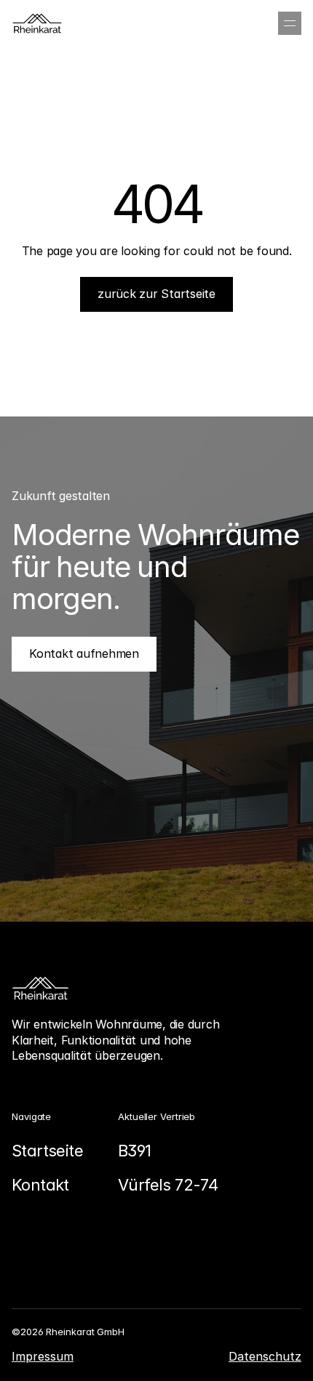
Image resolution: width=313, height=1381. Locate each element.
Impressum (43, 1356)
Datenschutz (265, 1356)
